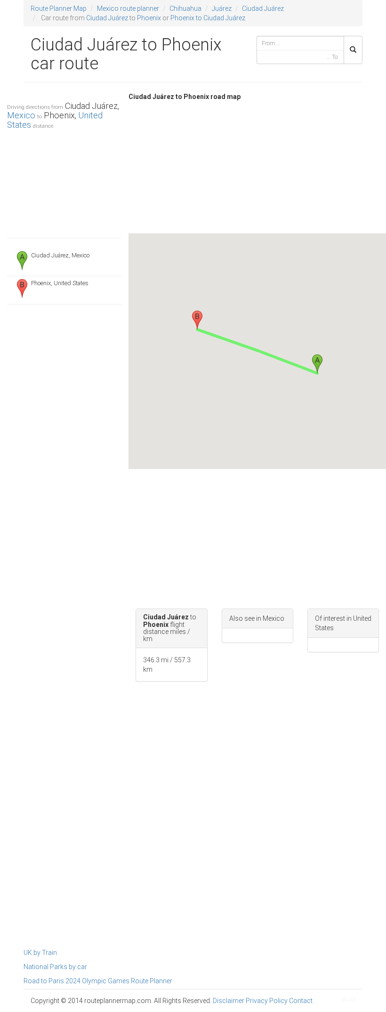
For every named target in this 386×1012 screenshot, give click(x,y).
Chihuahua (185, 8)
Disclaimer (228, 1000)
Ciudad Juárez (263, 8)
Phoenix (149, 18)
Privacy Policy (267, 1000)
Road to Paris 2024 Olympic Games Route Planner (98, 981)
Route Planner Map (59, 8)
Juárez (222, 8)
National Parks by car (55, 967)
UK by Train (40, 952)
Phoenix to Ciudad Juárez (207, 18)
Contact (301, 1000)
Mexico (21, 115)
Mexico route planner (128, 8)
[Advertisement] (64, 181)
